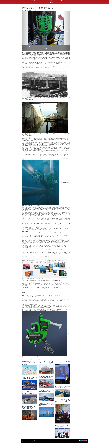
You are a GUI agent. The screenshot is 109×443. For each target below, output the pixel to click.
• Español (38, 0)
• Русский (71, 0)
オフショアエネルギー (35, 351)
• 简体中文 (33, 0)
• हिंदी (61, 0)
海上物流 (23, 434)
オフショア (29, 351)
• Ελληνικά (66, 0)
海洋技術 (33, 434)
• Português (57, 0)
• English (76, 0)
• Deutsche (43, 0)
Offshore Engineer (38, 434)
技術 (40, 351)
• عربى (48, 0)
